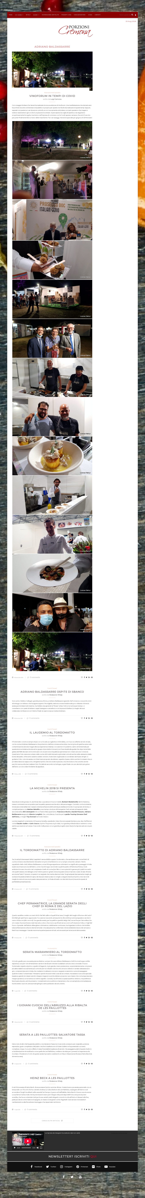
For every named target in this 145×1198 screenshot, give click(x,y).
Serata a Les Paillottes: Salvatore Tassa (52, 1034)
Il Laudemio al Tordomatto (52, 732)
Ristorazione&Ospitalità (52, 92)
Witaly (28, 15)
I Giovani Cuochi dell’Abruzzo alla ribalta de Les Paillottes (52, 1007)
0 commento (35, 677)
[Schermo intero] (41, 1148)
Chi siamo (18, 15)
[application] (28, 1141)
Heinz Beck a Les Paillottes (52, 1078)
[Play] (15, 1148)
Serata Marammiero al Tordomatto (52, 952)
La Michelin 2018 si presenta (52, 788)
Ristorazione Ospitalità (50, 15)
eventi (35, 15)
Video (90, 15)
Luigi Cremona (55, 99)
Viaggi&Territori (80, 15)
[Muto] (38, 1148)
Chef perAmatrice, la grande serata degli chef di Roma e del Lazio (52, 905)
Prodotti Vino (66, 15)
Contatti (98, 15)
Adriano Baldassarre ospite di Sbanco (52, 691)
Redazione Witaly (55, 695)
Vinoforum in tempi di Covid (52, 95)
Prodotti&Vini (52, 948)
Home (11, 15)
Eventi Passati (52, 688)
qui (93, 1156)
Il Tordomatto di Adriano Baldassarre (52, 850)
